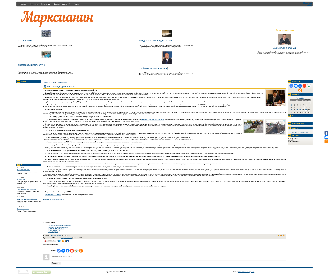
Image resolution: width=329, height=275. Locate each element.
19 (297, 110)
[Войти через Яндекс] (72, 251)
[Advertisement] (29, 123)
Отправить (56, 263)
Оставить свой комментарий (300, 132)
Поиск (76, 4)
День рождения (53, 232)
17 (291, 110)
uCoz (252, 272)
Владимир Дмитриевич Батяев (27, 199)
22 (306, 110)
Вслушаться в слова (283, 48)
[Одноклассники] (63, 241)
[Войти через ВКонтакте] (63, 251)
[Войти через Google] (76, 251)
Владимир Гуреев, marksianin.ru (53, 199)
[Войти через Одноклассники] (81, 251)
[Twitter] (60, 241)
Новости (34, 4)
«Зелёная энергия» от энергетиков (59, 225)
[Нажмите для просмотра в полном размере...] (275, 105)
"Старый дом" (21, 179)
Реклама (23, 81)
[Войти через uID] (59, 251)
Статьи (52, 82)
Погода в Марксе (307, 4)
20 (300, 110)
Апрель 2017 (300, 98)
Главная (22, 4)
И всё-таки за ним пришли (152, 68)
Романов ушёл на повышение (58, 227)
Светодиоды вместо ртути (31, 65)
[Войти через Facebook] (68, 251)
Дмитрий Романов (66, 238)
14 (303, 107)
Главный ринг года (54, 230)
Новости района (61, 82)
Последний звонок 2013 (56, 228)
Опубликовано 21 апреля (53, 194)
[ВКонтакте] (57, 241)
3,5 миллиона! (25, 40)
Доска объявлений (62, 4)
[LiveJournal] (68, 241)
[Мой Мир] (66, 241)
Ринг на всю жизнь (23, 209)
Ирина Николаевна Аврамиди (26, 189)
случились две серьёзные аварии (152, 119)
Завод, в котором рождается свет (155, 40)
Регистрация (296, 81)
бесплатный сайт (244, 272)
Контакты (45, 4)
